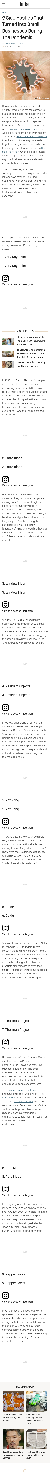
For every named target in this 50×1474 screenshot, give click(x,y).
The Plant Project (23, 1101)
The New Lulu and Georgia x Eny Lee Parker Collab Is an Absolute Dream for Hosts (31, 354)
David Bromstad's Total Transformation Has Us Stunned (13, 1455)
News (4, 12)
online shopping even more (24, 129)
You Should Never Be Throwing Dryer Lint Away (35, 1455)
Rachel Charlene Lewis (14, 43)
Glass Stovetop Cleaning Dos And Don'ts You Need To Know (34, 1419)
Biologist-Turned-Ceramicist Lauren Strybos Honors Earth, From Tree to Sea (31, 341)
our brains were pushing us (32, 137)
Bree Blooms (9, 1098)
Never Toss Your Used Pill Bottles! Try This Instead (12, 1418)
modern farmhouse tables (22, 1090)
